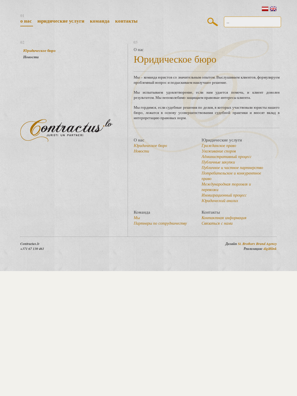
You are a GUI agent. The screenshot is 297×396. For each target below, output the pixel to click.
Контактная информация (224, 217)
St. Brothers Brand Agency (257, 243)
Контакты (126, 20)
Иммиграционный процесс (224, 195)
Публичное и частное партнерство (232, 167)
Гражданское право (219, 145)
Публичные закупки (218, 162)
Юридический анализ (220, 200)
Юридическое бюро (39, 50)
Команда (100, 20)
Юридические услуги (61, 20)
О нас (26, 20)
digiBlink (270, 248)
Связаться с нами (217, 223)
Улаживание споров (219, 151)
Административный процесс (226, 156)
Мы (137, 217)
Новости (31, 56)
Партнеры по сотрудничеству (160, 223)
